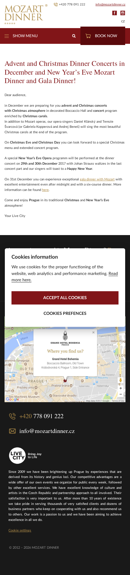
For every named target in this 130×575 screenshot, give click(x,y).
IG (123, 12)
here (45, 190)
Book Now (106, 36)
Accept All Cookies (65, 298)
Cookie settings (19, 530)
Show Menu (25, 36)
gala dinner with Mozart (97, 179)
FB (114, 12)
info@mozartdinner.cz (110, 4)
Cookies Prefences (65, 313)
